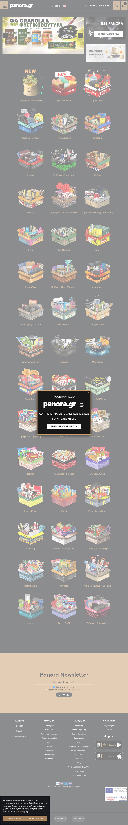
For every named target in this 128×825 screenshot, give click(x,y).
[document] (25, 817)
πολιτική (20, 811)
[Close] (88, 393)
